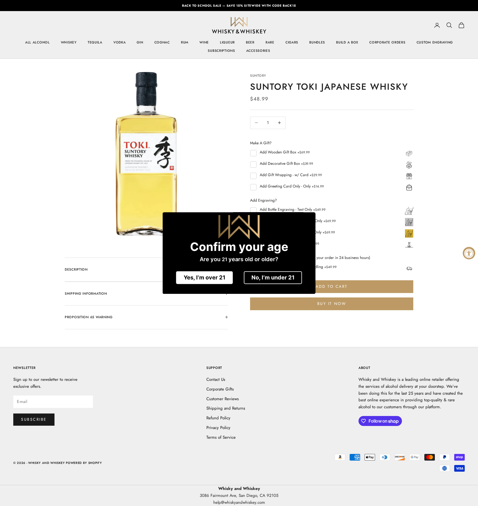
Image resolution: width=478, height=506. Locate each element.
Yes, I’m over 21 (204, 277)
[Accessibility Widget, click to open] (469, 253)
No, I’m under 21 (273, 277)
